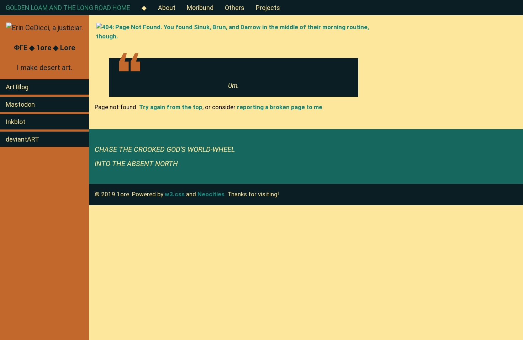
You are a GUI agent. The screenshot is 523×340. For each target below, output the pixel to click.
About (166, 7)
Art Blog (17, 87)
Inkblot (15, 122)
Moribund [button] (200, 7)
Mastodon (20, 104)
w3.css (175, 194)
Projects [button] (268, 7)
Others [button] (234, 7)
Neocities (210, 194)
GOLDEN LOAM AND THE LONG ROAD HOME (68, 7)
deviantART (22, 139)
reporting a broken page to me (279, 107)
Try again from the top (170, 107)
